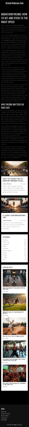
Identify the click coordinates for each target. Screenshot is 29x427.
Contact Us (4, 418)
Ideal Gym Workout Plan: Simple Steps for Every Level (14, 288)
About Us (3, 412)
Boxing (5, 255)
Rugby (4, 246)
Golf (4, 259)
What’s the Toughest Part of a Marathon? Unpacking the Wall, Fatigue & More (13, 180)
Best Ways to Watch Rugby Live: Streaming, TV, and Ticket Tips (14, 384)
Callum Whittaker (7, 184)
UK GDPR (4, 420)
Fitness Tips (6, 242)
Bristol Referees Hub (14, 3)
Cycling (5, 257)
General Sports (7, 250)
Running (5, 240)
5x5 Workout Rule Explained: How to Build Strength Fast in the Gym (14, 360)
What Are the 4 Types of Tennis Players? (13, 336)
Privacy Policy (5, 416)
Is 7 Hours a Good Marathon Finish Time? (14, 216)
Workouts (5, 248)
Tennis (4, 253)
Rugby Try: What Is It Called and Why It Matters (13, 313)
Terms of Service (5, 414)
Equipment (6, 244)
